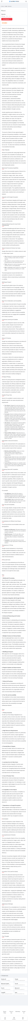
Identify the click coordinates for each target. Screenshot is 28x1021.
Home (3, 6)
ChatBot (6, 6)
